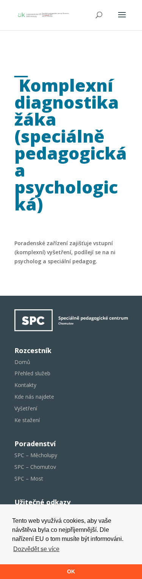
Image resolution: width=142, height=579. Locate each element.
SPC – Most (28, 478)
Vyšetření (25, 408)
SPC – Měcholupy (35, 455)
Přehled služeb (32, 373)
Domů (22, 362)
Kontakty (25, 385)
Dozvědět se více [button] (36, 549)
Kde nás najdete (34, 396)
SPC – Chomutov (35, 466)
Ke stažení (27, 420)
